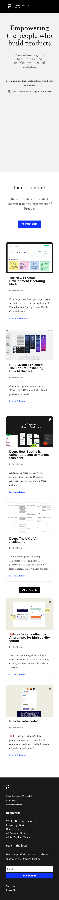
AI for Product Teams (18, 837)
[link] (29, 283)
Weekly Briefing (31, 859)
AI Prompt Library (16, 833)
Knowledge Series (16, 825)
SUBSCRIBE (29, 224)
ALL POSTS (29, 590)
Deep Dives (12, 829)
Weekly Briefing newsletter (21, 821)
